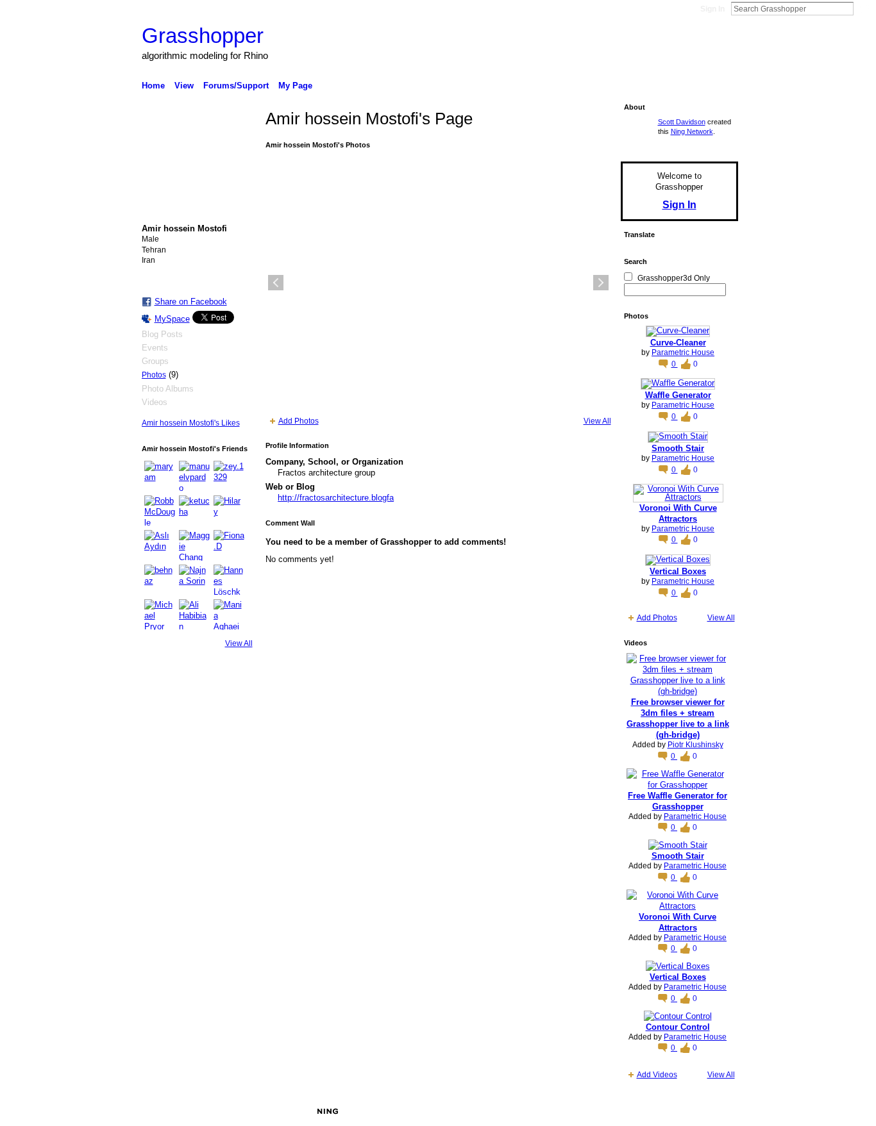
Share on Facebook (191, 301)
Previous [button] (275, 282)
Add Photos (298, 421)
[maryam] (159, 476)
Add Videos (657, 1074)
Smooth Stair (678, 448)
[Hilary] (229, 510)
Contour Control (678, 1027)
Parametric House (683, 352)
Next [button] (601, 282)
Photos (154, 374)
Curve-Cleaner (678, 342)
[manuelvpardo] (194, 476)
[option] (438, 282)
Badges (592, 1111)
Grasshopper (203, 35)
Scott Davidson (681, 122)
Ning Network (692, 131)
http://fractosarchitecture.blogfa (336, 497)
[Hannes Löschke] (229, 580)
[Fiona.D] (229, 545)
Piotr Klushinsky (695, 744)
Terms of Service (709, 1111)
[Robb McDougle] (159, 510)
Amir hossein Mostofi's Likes (191, 422)
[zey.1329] (229, 476)
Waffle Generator (678, 395)
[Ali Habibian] (194, 614)
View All (239, 643)
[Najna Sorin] (194, 580)
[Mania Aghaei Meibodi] (229, 614)
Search (864, 8)
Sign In (712, 8)
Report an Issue (643, 1111)
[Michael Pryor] (159, 614)
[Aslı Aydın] (159, 545)
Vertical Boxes (678, 571)
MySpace (172, 319)
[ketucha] (194, 510)
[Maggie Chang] (194, 545)
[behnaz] (159, 580)
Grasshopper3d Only (673, 278)
